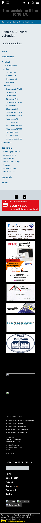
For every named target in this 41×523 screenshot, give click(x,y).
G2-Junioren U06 (12, 136)
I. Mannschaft (11, 72)
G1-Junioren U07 (12, 132)
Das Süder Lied (9, 172)
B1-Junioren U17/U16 (14, 89)
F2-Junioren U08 (12, 122)
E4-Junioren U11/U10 (14, 116)
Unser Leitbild (8, 158)
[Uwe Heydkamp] (20, 331)
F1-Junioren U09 (12, 119)
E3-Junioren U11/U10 (14, 112)
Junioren (6, 86)
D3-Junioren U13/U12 (14, 102)
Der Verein (7, 148)
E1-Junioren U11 (12, 106)
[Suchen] (33, 2)
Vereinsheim (8, 57)
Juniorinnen (7, 142)
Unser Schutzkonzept (11, 161)
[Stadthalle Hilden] (20, 393)
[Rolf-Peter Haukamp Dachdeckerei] (20, 301)
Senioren (6, 69)
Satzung (6, 165)
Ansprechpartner (9, 155)
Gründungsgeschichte (11, 152)
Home (4, 51)
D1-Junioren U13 (12, 96)
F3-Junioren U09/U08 (14, 126)
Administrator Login (13, 442)
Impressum (10, 437)
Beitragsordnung (9, 168)
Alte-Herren (10, 82)
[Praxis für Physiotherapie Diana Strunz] (20, 375)
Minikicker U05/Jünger (14, 139)
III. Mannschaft (11, 79)
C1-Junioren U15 (12, 92)
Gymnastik (7, 177)
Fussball (6, 62)
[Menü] (37, 2)
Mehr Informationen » (16, 521)
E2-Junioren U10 (12, 109)
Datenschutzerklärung (14, 439)
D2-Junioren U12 (12, 99)
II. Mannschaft (11, 76)
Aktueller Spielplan (10, 66)
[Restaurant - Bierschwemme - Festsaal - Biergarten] (20, 352)
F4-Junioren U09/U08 (14, 129)
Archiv (5, 183)
